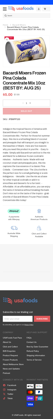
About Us (7, 342)
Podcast (6, 373)
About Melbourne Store (13, 364)
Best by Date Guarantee (37, 347)
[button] (46, 9)
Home (5, 25)
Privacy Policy (28, 324)
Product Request (10, 355)
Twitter (10, 394)
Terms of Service (34, 360)
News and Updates (11, 369)
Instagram (11, 389)
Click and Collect (10, 347)
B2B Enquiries (9, 351)
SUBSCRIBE (42, 319)
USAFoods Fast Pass (12, 338)
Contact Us (31, 342)
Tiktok (10, 398)
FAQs (29, 338)
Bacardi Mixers (19, 25)
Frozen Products (10, 360)
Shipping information (36, 355)
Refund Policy (33, 351)
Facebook (11, 385)
